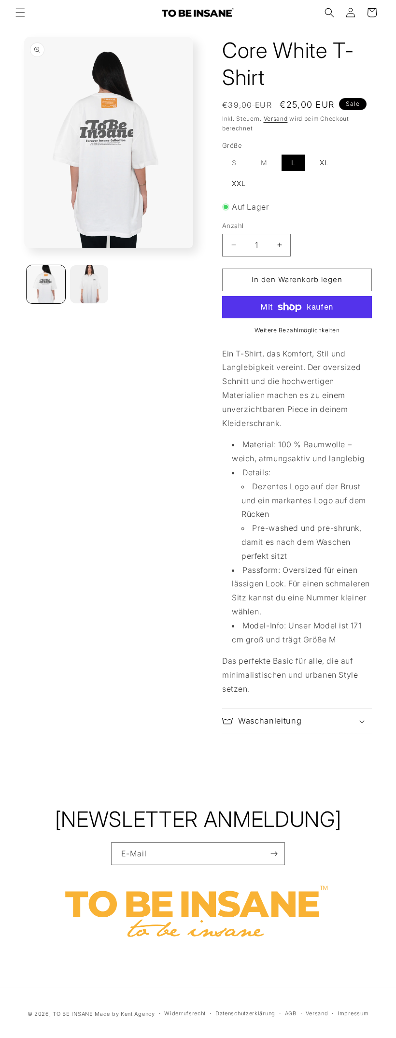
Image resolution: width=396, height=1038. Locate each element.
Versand (276, 118)
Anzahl (232, 225)
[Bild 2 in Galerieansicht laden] (89, 284)
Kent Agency (138, 1013)
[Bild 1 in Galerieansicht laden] (46, 284)
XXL (239, 183)
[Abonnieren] (273, 853)
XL (324, 162)
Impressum (353, 1013)
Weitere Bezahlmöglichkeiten (297, 330)
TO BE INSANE (73, 1013)
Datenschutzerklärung (245, 1013)
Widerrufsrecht (185, 1013)
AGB (291, 1013)
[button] (20, 12)
